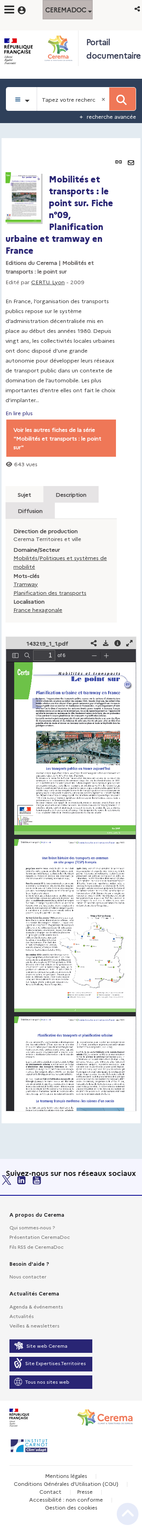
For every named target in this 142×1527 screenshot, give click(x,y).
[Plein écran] (129, 643)
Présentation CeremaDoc (39, 1236)
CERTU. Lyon (48, 282)
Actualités (21, 1315)
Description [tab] (71, 494)
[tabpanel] (71, 630)
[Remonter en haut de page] (127, 1514)
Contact (50, 1491)
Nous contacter (28, 1276)
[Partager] (93, 643)
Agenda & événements (36, 1306)
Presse (85, 1491)
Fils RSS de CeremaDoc (36, 1246)
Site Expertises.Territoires (55, 1363)
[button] (138, 8)
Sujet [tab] (24, 494)
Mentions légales (66, 1475)
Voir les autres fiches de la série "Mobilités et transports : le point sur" (57, 438)
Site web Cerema (46, 1345)
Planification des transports (49, 592)
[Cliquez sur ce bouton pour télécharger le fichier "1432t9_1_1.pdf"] (105, 643)
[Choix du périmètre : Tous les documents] (21, 99)
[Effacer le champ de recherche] (104, 99)
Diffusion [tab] (30, 511)
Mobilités (25, 558)
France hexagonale (37, 609)
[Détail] (117, 643)
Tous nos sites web (47, 1381)
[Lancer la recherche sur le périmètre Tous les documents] (122, 99)
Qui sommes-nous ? (32, 1227)
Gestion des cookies (71, 1507)
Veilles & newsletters (34, 1325)
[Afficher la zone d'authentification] (26, 9)
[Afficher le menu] (9, 9)
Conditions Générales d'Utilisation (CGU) (66, 1483)
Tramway (25, 584)
